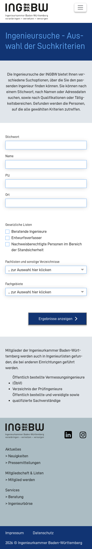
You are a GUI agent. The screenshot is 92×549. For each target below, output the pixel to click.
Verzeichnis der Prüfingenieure (37, 389)
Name (9, 156)
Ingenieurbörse (20, 503)
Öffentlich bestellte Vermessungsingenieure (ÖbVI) (49, 380)
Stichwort (12, 137)
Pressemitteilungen (24, 463)
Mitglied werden (21, 480)
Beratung (15, 497)
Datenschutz (43, 533)
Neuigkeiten (18, 456)
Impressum (14, 533)
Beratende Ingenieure (29, 231)
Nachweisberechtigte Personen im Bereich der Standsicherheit (46, 247)
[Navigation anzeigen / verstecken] (80, 7)
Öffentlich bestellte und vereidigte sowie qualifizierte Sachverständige (46, 398)
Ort (7, 194)
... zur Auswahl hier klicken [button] (29, 270)
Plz (7, 175)
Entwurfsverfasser (26, 238)
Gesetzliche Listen (18, 225)
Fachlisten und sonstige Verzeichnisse (32, 262)
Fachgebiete (14, 284)
